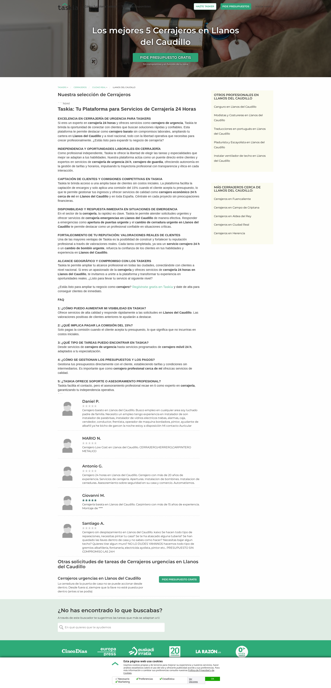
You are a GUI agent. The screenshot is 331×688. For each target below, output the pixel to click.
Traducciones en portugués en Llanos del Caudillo (240, 131)
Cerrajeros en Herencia (229, 233)
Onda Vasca (241, 652)
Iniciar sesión (264, 6)
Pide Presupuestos (235, 6)
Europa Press (108, 652)
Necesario (123, 678)
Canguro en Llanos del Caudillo (235, 106)
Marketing (124, 681)
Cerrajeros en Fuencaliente (232, 199)
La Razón (208, 652)
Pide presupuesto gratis (165, 57)
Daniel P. (90, 401)
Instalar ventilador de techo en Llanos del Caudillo (240, 158)
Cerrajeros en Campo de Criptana (236, 207)
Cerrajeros (80, 87)
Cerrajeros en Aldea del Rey (232, 216)
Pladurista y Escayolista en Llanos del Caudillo (239, 145)
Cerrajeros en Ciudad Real (231, 224)
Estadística (168, 678)
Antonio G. (92, 466)
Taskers (62, 87)
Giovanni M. (93, 495)
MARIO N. (91, 438)
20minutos (175, 652)
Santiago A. (93, 523)
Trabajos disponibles (136, 6)
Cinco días (74, 652)
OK (212, 678)
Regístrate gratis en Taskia (152, 287)
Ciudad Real (99, 87)
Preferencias (146, 678)
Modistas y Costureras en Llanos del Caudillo (238, 118)
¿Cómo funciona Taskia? (100, 6)
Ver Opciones (193, 680)
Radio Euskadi (141, 652)
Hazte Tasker (205, 6)
